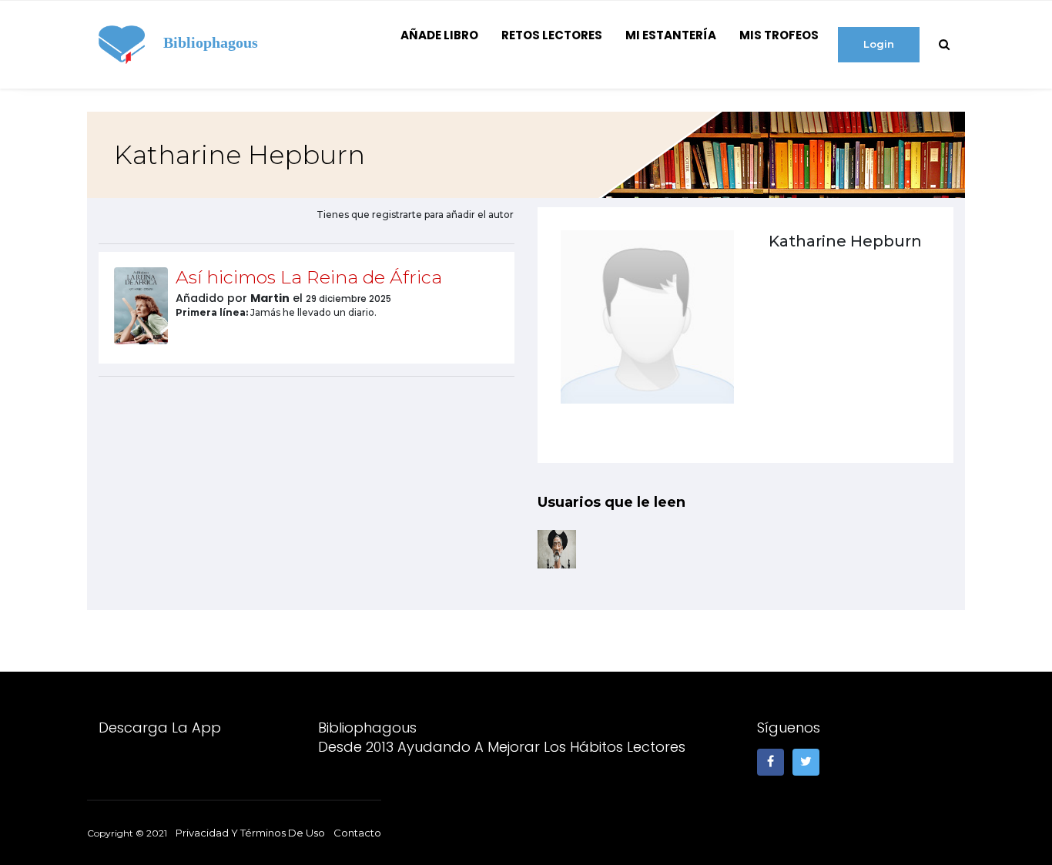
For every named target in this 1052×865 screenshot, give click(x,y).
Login (878, 44)
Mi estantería (670, 35)
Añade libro (439, 35)
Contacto (357, 832)
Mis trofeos (779, 35)
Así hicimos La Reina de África (309, 277)
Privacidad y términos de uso (250, 832)
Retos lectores (551, 35)
